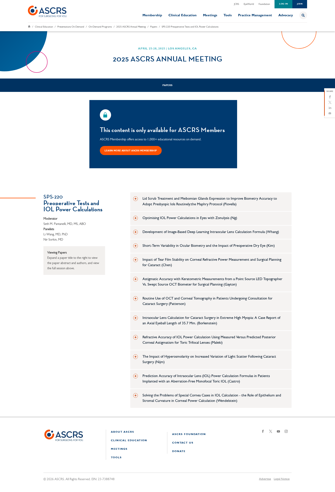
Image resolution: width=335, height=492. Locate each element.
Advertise (265, 479)
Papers (153, 27)
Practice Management (255, 15)
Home (29, 26)
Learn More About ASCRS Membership (130, 151)
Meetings (210, 15)
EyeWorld (249, 4)
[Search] (303, 15)
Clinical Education (182, 15)
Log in (283, 4)
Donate (179, 451)
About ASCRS (122, 432)
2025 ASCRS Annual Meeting (131, 27)
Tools (228, 15)
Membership (152, 15)
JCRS (236, 4)
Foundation (264, 4)
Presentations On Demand (70, 27)
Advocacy (285, 15)
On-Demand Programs (100, 27)
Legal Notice (282, 479)
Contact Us (182, 443)
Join (299, 4)
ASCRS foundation (189, 434)
